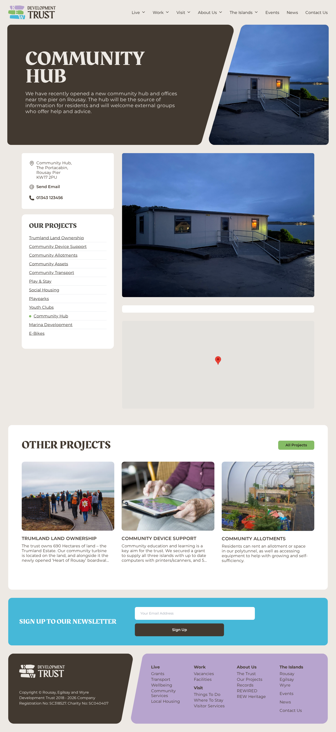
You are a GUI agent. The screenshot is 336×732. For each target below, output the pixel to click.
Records (245, 685)
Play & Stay (40, 281)
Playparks (39, 298)
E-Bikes (37, 333)
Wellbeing (161, 685)
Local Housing (165, 701)
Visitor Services (209, 705)
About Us (246, 667)
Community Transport (51, 272)
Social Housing (44, 289)
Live (155, 667)
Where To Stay (208, 700)
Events (286, 693)
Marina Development (50, 324)
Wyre (285, 685)
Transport (160, 679)
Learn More (33, 571)
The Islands (291, 667)
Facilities (203, 679)
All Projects (296, 445)
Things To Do (207, 694)
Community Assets (48, 263)
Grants (157, 673)
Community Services (163, 693)
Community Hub (51, 316)
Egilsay (287, 679)
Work (200, 667)
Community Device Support (58, 246)
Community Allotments (53, 255)
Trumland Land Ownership (56, 237)
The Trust (246, 673)
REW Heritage (251, 696)
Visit (198, 687)
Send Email (48, 186)
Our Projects (249, 679)
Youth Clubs (41, 307)
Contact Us (291, 710)
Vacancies (204, 673)
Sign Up (179, 630)
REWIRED (247, 690)
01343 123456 (49, 197)
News (285, 702)
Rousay (287, 673)
